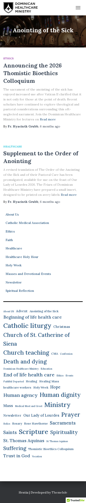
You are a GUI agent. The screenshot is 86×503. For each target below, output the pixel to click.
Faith (9, 240)
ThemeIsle (59, 492)
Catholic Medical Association (27, 223)
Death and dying (25, 361)
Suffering (14, 448)
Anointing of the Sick (44, 311)
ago (50, 126)
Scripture (33, 431)
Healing (31, 381)
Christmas (61, 327)
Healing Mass (49, 381)
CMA (54, 354)
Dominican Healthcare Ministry (21, 368)
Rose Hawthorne (36, 423)
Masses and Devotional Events (28, 274)
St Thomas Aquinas (57, 441)
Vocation (37, 456)
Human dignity (60, 394)
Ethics (8, 58)
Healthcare (12, 146)
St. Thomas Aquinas (23, 440)
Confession (66, 353)
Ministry (57, 405)
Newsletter (14, 282)
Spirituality (64, 432)
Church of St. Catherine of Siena (36, 339)
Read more (48, 119)
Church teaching (26, 352)
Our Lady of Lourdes (41, 415)
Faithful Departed (13, 381)
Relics (6, 423)
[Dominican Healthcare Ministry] (22, 7)
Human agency (20, 395)
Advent (22, 311)
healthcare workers (17, 387)
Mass (8, 405)
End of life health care (28, 375)
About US (8, 311)
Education (46, 368)
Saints (10, 432)
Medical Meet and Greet (28, 406)
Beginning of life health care (32, 317)
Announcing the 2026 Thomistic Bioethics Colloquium (32, 73)
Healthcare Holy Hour (22, 257)
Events (69, 375)
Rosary (17, 423)
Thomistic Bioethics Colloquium (51, 449)
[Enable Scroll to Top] (77, 494)
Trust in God (16, 455)
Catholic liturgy (27, 325)
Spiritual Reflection (20, 291)
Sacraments (63, 423)
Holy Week (14, 265)
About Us (12, 214)
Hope (55, 387)
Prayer (70, 414)
